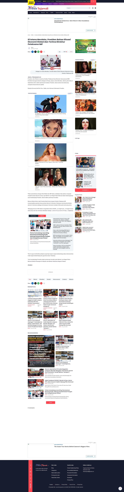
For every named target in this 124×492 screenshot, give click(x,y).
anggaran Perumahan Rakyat (47, 309)
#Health (49, 279)
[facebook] (32, 52)
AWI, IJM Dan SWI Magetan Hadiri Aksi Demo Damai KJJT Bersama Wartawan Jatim (87, 221)
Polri (47, 12)
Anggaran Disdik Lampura (31, 305)
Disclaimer (55, 3)
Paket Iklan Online (55, 477)
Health (51, 12)
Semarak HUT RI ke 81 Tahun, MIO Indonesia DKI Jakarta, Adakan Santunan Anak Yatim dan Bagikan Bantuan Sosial (62, 220)
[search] (89, 8)
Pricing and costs (55, 475)
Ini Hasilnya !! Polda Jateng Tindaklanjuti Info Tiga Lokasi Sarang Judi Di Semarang (89, 214)
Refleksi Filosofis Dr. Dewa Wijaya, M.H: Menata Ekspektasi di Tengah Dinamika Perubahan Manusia (89, 176)
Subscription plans (55, 472)
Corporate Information (72, 475)
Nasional (43, 12)
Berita (80, 1)
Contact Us (44, 3)
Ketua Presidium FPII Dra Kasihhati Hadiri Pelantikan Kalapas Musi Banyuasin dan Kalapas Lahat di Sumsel (62, 247)
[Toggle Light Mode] (93, 8)
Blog (52, 468)
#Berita (35, 279)
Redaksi (51, 484)
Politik (69, 12)
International (36, 12)
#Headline (42, 279)
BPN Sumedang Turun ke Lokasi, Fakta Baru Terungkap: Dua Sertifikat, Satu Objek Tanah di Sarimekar (62, 236)
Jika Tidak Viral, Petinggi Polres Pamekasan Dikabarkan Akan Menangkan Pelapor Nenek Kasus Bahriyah (88, 199)
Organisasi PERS (59, 12)
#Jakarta (64, 279)
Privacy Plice (61, 3)
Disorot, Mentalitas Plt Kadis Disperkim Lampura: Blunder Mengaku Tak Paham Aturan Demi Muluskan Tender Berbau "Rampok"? (50, 324)
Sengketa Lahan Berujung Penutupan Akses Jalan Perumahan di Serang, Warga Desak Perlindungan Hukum (66, 302)
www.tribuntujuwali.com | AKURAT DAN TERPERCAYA (66, 487)
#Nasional (71, 279)
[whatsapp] (38, 52)
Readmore (85, 190)
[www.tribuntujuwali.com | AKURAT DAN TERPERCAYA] (38, 8)
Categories (54, 470)
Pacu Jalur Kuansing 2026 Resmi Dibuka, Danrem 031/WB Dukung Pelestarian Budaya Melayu (61, 231)
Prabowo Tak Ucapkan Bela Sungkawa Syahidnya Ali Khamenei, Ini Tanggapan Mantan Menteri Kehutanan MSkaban (89, 183)
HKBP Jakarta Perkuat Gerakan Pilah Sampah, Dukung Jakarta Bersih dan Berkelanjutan (62, 226)
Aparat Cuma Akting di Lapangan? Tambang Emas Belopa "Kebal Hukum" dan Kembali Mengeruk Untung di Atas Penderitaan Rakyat (35, 323)
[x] (35, 52)
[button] (64, 57)
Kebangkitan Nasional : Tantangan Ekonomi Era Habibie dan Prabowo (85, 169)
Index (50, 402)
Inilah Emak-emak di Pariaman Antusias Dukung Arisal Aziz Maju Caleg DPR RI (88, 229)
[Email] (41, 52)
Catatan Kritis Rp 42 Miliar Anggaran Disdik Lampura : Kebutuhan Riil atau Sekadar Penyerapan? (35, 301)
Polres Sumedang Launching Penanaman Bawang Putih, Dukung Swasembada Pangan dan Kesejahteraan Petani (40, 235)
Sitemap (50, 3)
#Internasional (56, 279)
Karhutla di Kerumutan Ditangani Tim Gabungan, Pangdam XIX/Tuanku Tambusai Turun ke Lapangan (62, 242)
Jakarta (65, 12)
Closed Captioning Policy (73, 468)
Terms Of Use (72, 484)
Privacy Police (64, 484)
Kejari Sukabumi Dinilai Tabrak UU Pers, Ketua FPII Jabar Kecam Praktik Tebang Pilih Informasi (66, 323)
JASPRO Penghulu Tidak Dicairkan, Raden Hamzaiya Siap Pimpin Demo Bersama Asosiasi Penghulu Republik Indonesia (88, 206)
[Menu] (95, 8)
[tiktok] (30, 478)
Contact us (57, 484)
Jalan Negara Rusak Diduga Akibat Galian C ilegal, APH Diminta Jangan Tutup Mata (59, 1)
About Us (38, 3)
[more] (44, 52)
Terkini (32, 34)
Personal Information (72, 472)
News (73, 12)
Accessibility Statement (72, 470)
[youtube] (30, 475)
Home (30, 12)
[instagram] (30, 471)
